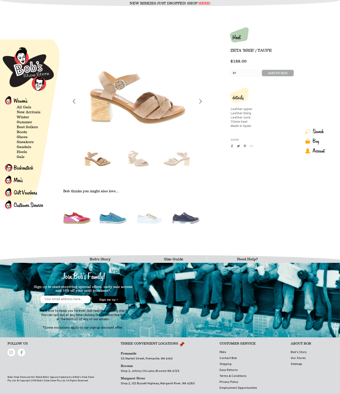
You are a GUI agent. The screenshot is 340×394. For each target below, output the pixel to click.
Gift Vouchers (25, 193)
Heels (22, 152)
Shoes (22, 137)
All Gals (24, 107)
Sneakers (25, 142)
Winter (23, 117)
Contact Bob (228, 358)
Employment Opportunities (238, 388)
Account (319, 150)
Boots (22, 132)
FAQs (223, 352)
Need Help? (247, 259)
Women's (20, 101)
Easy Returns (229, 370)
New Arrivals (29, 112)
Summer (24, 122)
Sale (20, 157)
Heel (236, 37)
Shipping (225, 364)
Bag (316, 141)
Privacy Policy (229, 382)
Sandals (24, 147)
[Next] (200, 101)
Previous (73, 160)
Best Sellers (27, 127)
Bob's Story (100, 259)
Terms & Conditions (233, 376)
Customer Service (28, 205)
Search (318, 131)
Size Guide (173, 259)
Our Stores (298, 358)
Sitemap (296, 364)
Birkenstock (23, 168)
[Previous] (73, 101)
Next (200, 160)
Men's (18, 180)
